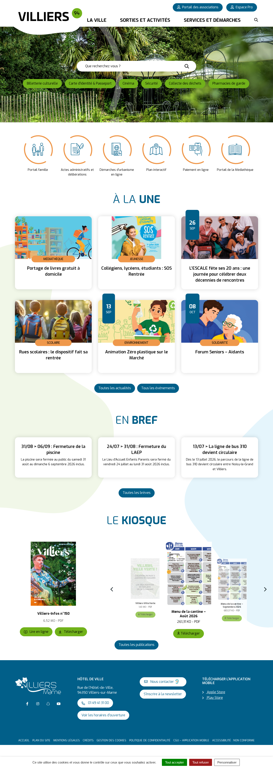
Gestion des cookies (111, 740)
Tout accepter (174, 762)
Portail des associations (200, 7)
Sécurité (151, 83)
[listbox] (136, 155)
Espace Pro (244, 7)
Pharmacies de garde (228, 83)
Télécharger (73, 631)
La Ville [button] (96, 20)
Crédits (88, 740)
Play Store (214, 697)
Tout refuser (200, 762)
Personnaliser (227, 762)
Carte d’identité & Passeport (90, 83)
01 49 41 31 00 (98, 703)
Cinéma (128, 83)
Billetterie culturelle (42, 83)
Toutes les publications (136, 644)
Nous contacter (161, 681)
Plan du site (41, 740)
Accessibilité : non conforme (233, 740)
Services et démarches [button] (212, 20)
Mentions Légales (66, 740)
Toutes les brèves (137, 492)
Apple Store (215, 692)
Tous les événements (158, 388)
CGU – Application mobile (191, 740)
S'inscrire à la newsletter (163, 694)
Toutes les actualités (114, 388)
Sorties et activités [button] (145, 20)
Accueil (23, 740)
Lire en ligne (38, 631)
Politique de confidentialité (149, 740)
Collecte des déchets (185, 83)
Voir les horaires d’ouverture (103, 715)
